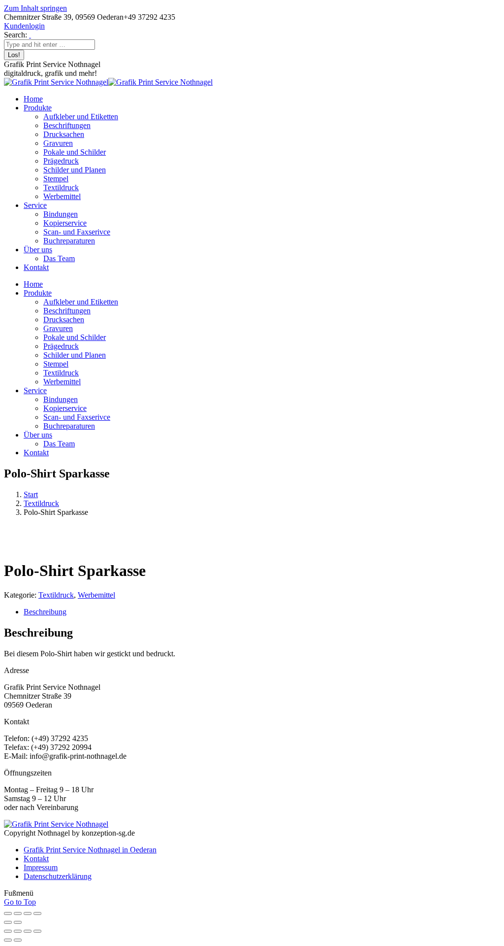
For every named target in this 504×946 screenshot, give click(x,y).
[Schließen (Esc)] (37, 913)
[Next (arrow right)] (18, 940)
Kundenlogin (24, 26)
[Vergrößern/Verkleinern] (8, 913)
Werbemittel (96, 595)
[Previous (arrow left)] (8, 940)
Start (31, 494)
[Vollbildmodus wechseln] (18, 913)
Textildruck (41, 503)
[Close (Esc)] (8, 931)
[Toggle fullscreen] (28, 931)
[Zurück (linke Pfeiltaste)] (8, 922)
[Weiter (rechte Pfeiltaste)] (18, 922)
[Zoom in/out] (37, 931)
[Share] (18, 931)
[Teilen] (28, 913)
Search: (15, 35)
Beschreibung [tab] (45, 612)
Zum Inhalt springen (35, 8)
